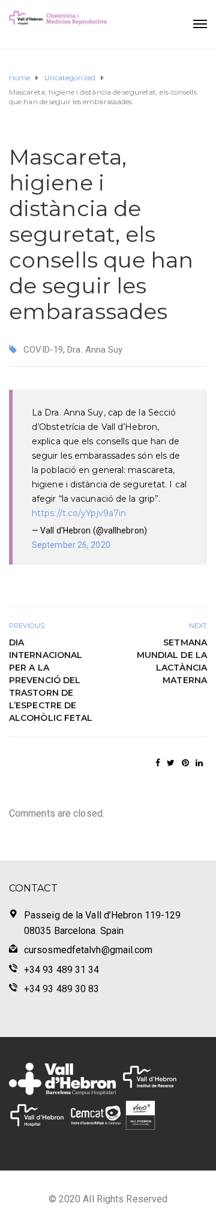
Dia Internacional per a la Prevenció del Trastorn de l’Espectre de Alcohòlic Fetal (51, 680)
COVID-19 (43, 349)
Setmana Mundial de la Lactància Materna (172, 661)
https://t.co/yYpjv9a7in (79, 513)
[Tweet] (171, 763)
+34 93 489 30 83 (62, 988)
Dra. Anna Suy (94, 349)
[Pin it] (185, 763)
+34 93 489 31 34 (62, 969)
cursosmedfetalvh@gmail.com (88, 950)
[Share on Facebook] (157, 763)
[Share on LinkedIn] (199, 763)
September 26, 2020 (71, 545)
